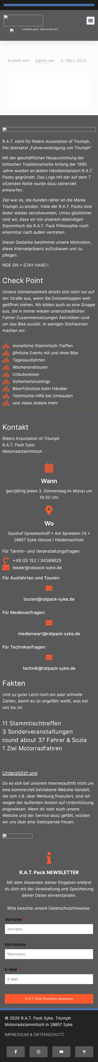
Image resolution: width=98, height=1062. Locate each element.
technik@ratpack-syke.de (49, 668)
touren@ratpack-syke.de (49, 599)
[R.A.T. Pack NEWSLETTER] (49, 859)
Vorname (14, 919)
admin (41, 60)
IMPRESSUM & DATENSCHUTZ (34, 1034)
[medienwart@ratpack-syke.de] (49, 623)
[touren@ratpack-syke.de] (49, 589)
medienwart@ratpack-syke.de (49, 633)
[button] (90, 21)
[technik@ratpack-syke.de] (49, 658)
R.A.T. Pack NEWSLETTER (49, 872)
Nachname (16, 944)
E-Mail (11, 969)
